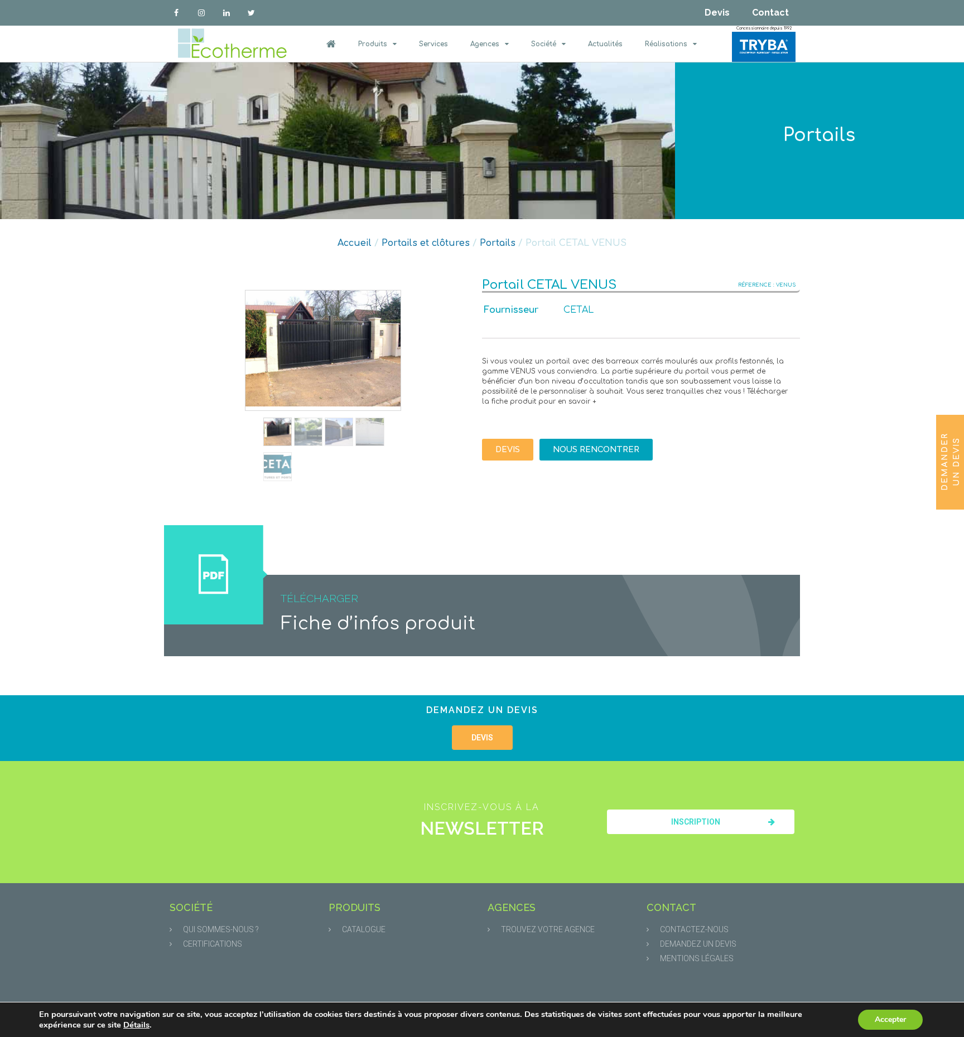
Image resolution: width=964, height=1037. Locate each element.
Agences (484, 44)
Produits (372, 44)
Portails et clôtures (426, 243)
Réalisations (666, 44)
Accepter (890, 1019)
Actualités (605, 44)
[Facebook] (176, 13)
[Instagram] (201, 13)
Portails (819, 135)
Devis (717, 12)
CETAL (578, 310)
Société (543, 44)
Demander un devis (951, 462)
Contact (770, 12)
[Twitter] (251, 13)
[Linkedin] (226, 13)
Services (433, 44)
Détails (136, 1025)
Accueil (355, 243)
